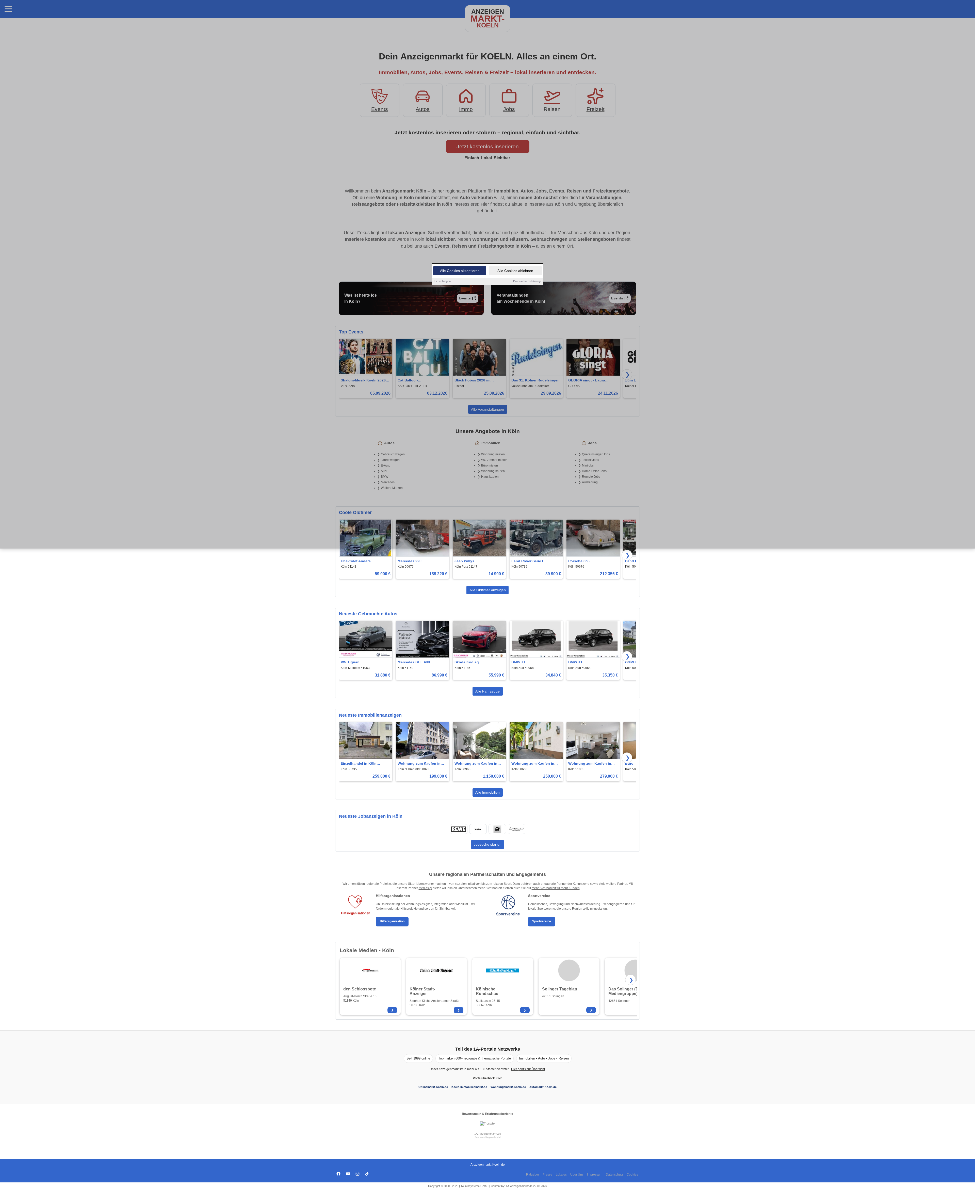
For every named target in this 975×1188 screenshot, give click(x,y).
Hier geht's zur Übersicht (528, 1069)
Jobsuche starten (487, 844)
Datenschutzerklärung (527, 281)
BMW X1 (518, 662)
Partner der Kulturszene (573, 884)
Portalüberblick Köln (487, 1078)
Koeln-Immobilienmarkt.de (469, 1086)
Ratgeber (532, 1174)
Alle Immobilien (487, 792)
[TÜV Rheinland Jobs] (516, 829)
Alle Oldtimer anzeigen (487, 590)
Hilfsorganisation (392, 921)
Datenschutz (614, 1174)
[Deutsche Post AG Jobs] (497, 829)
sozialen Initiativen (468, 884)
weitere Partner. (617, 884)
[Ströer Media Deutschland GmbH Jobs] (477, 829)
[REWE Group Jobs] (458, 829)
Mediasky (425, 888)
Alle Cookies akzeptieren (460, 271)
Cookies (632, 1174)
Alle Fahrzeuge (487, 691)
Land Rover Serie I (527, 561)
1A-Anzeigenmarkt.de (487, 1133)
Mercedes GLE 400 (414, 662)
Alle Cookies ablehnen (515, 271)
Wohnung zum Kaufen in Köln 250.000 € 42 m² (532, 763)
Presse (547, 1174)
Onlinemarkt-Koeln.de (433, 1086)
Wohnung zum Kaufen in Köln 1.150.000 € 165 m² (475, 763)
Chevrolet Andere (356, 561)
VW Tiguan (350, 662)
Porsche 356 (579, 561)
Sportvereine (541, 921)
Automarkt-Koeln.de (543, 1086)
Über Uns (576, 1174)
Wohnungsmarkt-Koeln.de (508, 1086)
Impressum (594, 1174)
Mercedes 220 (409, 561)
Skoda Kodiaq (466, 662)
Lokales (561, 1174)
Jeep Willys (464, 561)
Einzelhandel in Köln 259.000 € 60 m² (359, 763)
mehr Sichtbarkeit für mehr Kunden (556, 888)
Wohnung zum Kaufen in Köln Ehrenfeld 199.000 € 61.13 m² (419, 763)
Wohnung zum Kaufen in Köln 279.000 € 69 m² (589, 763)
